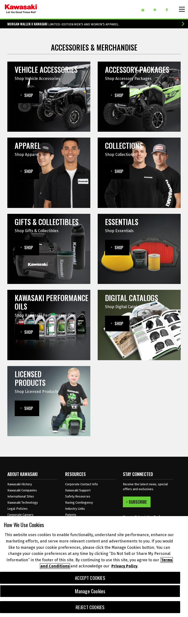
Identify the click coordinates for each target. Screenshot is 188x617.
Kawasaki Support (78, 490)
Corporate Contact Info (81, 484)
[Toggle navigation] (182, 9)
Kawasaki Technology (22, 502)
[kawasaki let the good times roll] (21, 9)
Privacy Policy (124, 566)
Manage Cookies (90, 591)
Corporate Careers (20, 515)
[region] (94, 566)
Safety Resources (77, 496)
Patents (70, 515)
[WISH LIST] (144, 9)
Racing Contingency (79, 502)
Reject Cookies (90, 607)
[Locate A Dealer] (168, 9)
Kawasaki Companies (22, 490)
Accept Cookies (90, 577)
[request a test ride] (156, 9)
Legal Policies (17, 508)
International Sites (20, 496)
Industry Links (75, 508)
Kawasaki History (19, 484)
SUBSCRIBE (138, 502)
